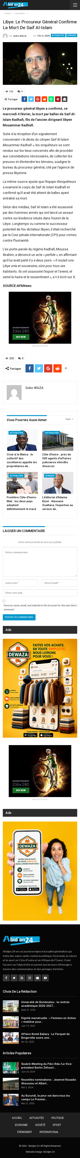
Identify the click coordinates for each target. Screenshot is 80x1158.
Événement (24, 1132)
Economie (21, 1124)
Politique (57, 1117)
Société (40, 1124)
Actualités (58, 35)
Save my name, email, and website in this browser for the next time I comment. (40, 607)
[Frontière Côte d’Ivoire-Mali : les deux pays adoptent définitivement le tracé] (22, 483)
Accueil (17, 1117)
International (48, 1132)
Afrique (71, 35)
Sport (57, 1124)
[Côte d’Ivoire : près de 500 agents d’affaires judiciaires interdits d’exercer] (57, 440)
